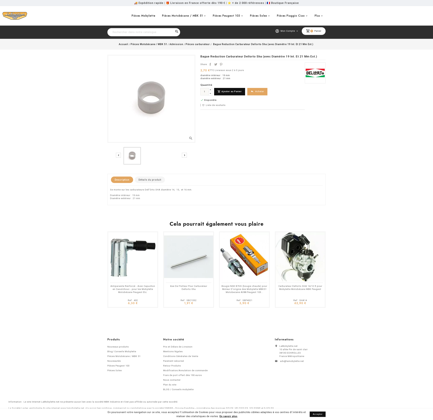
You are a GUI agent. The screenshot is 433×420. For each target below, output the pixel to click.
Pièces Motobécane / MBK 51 (182, 16)
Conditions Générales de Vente (180, 356)
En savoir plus (228, 416)
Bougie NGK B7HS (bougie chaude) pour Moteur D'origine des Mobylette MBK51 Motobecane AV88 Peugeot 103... (244, 289)
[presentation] (118, 155)
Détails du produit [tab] (150, 179)
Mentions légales (173, 351)
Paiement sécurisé (173, 361)
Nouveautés (114, 361)
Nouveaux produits (118, 346)
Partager (210, 64)
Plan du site (169, 384)
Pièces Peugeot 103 (226, 16)
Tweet (215, 64)
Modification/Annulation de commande (185, 370)
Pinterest (221, 64)
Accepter (318, 414)
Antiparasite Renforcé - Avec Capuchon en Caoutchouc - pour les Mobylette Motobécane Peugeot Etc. (132, 289)
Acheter (257, 91)
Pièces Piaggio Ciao (291, 16)
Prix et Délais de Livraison (177, 346)
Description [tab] (122, 179)
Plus (317, 16)
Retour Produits (172, 365)
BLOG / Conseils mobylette (178, 389)
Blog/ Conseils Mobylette (121, 351)
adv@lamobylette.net (292, 361)
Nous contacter (172, 380)
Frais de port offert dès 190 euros (182, 375)
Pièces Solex (258, 16)
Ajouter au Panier (230, 91)
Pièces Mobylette (143, 16)
